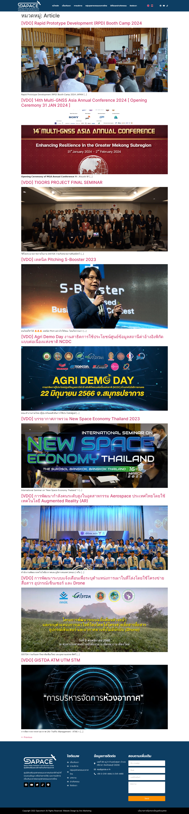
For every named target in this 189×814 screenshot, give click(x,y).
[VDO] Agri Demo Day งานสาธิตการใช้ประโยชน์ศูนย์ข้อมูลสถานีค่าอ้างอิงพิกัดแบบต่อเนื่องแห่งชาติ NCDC (92, 339)
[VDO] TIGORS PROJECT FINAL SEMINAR (61, 182)
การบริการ (78, 5)
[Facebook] (160, 5)
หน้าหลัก (55, 5)
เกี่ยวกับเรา (66, 5)
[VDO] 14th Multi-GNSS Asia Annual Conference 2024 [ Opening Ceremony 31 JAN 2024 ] (84, 103)
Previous (26, 737)
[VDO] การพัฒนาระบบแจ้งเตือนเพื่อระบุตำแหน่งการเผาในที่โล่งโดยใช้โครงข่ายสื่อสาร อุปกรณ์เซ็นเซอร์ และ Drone (92, 580)
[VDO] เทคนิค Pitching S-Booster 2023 (58, 259)
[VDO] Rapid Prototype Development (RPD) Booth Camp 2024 (81, 23)
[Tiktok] (167, 5)
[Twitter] (37, 784)
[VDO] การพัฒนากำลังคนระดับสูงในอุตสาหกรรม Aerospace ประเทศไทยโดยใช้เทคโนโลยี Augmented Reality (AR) (93, 498)
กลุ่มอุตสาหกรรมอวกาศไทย (96, 5)
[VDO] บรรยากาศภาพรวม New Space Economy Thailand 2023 (80, 418)
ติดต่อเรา (133, 5)
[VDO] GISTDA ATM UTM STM (50, 660)
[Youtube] (164, 5)
